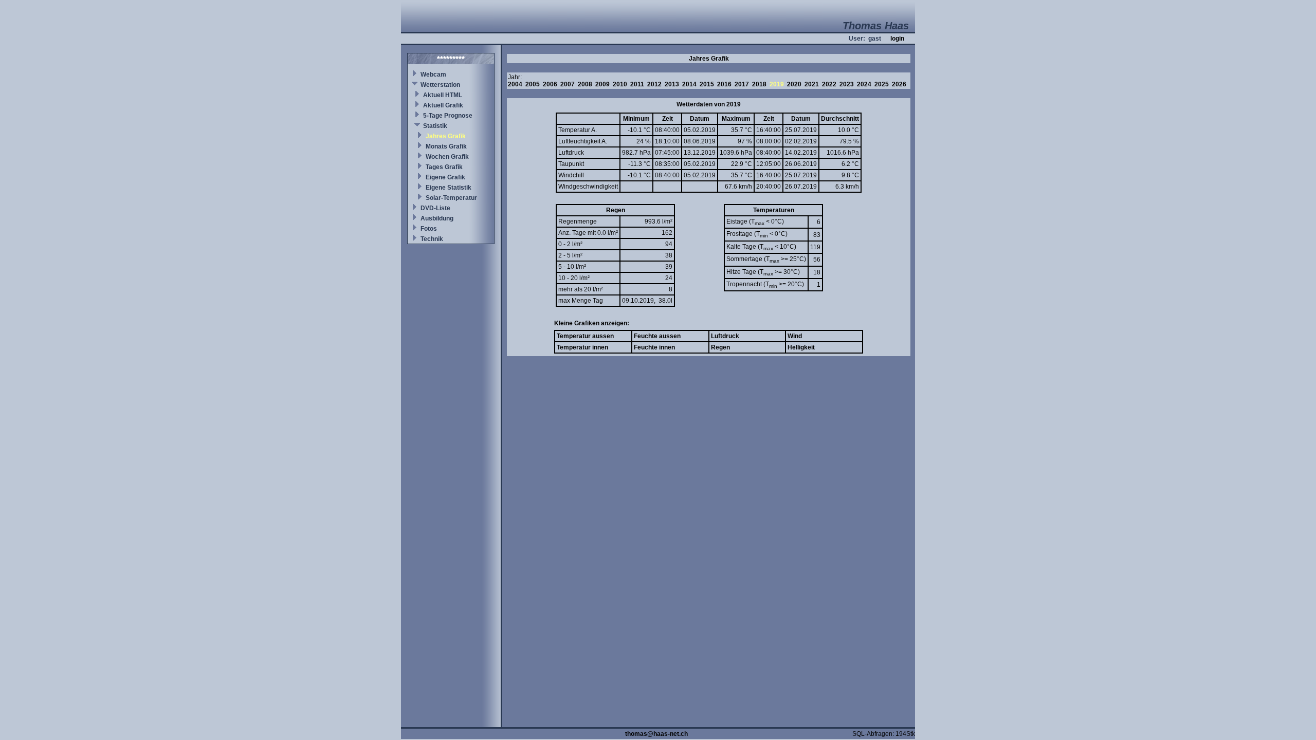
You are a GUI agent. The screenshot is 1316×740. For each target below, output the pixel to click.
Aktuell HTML (442, 95)
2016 (724, 84)
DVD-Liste (435, 208)
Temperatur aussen (585, 336)
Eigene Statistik (448, 187)
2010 (620, 84)
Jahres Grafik (446, 136)
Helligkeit (801, 347)
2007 (567, 84)
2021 (812, 84)
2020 (794, 84)
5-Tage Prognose (447, 115)
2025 (881, 84)
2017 (742, 84)
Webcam (433, 74)
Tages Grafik (444, 167)
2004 (515, 84)
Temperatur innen (582, 347)
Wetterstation (440, 84)
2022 (829, 84)
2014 (689, 84)
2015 (707, 84)
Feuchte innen (654, 347)
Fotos (429, 228)
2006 (550, 84)
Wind (795, 336)
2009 (602, 84)
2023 (846, 84)
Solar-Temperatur (451, 197)
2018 (759, 84)
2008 (585, 84)
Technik (432, 239)
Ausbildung (437, 218)
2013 (672, 84)
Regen (720, 347)
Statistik (435, 126)
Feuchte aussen (657, 336)
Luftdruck (725, 336)
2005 (532, 84)
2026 (899, 84)
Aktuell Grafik (443, 105)
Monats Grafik (446, 146)
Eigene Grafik (445, 177)
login (897, 38)
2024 (864, 84)
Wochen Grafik (447, 156)
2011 (637, 84)
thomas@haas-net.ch (656, 733)
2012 (654, 84)
